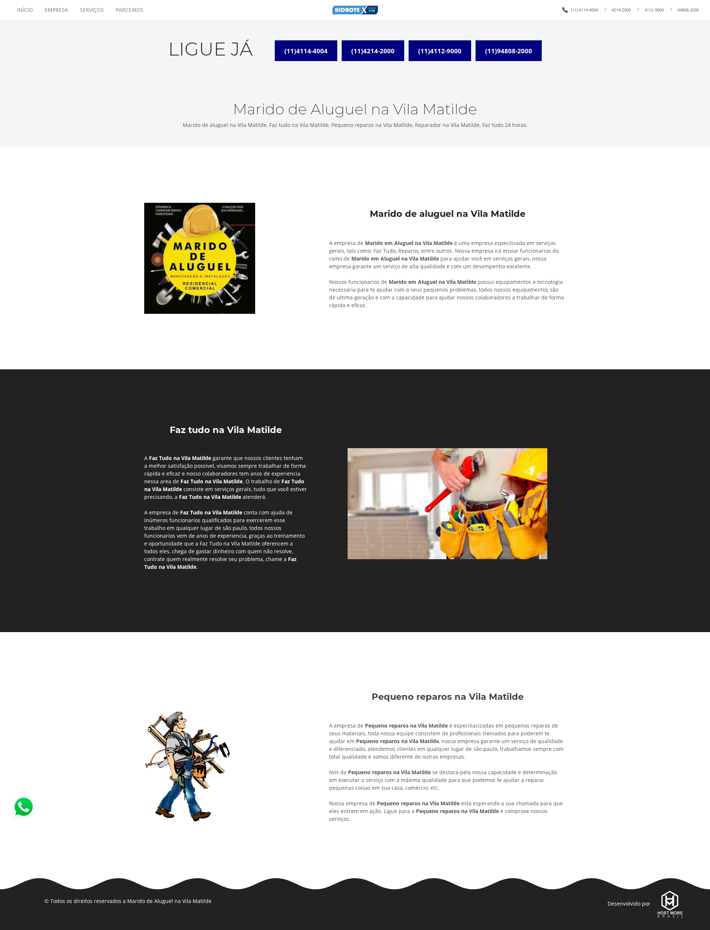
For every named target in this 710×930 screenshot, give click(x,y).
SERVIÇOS (92, 9)
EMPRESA (56, 9)
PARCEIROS (129, 9)
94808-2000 (688, 10)
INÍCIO (25, 9)
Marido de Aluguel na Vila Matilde (169, 900)
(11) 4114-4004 (584, 10)
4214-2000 (621, 10)
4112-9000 (654, 10)
